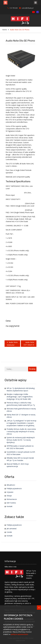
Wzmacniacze (12, 499)
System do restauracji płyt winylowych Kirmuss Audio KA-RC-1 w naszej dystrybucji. (21, 439)
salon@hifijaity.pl (27, 8)
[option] (21, 59)
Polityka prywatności (14, 488)
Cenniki (9, 532)
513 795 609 (14, 8)
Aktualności (11, 485)
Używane (10, 492)
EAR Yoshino (11, 503)
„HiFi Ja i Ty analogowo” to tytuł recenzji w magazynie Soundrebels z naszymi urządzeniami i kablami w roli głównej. (21, 423)
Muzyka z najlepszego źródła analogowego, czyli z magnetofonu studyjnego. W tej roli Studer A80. (20, 396)
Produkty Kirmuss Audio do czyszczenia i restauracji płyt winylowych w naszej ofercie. (21, 431)
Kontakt (9, 506)
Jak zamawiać (12, 528)
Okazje (9, 496)
